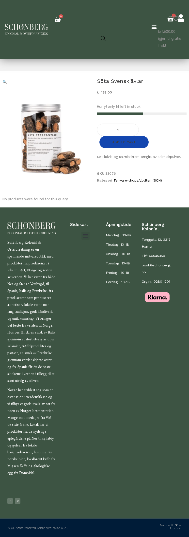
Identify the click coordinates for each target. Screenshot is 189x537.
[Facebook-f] (10, 501)
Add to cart (124, 142)
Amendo (175, 528)
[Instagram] (17, 501)
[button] (154, 27)
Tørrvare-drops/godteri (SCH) (137, 180)
